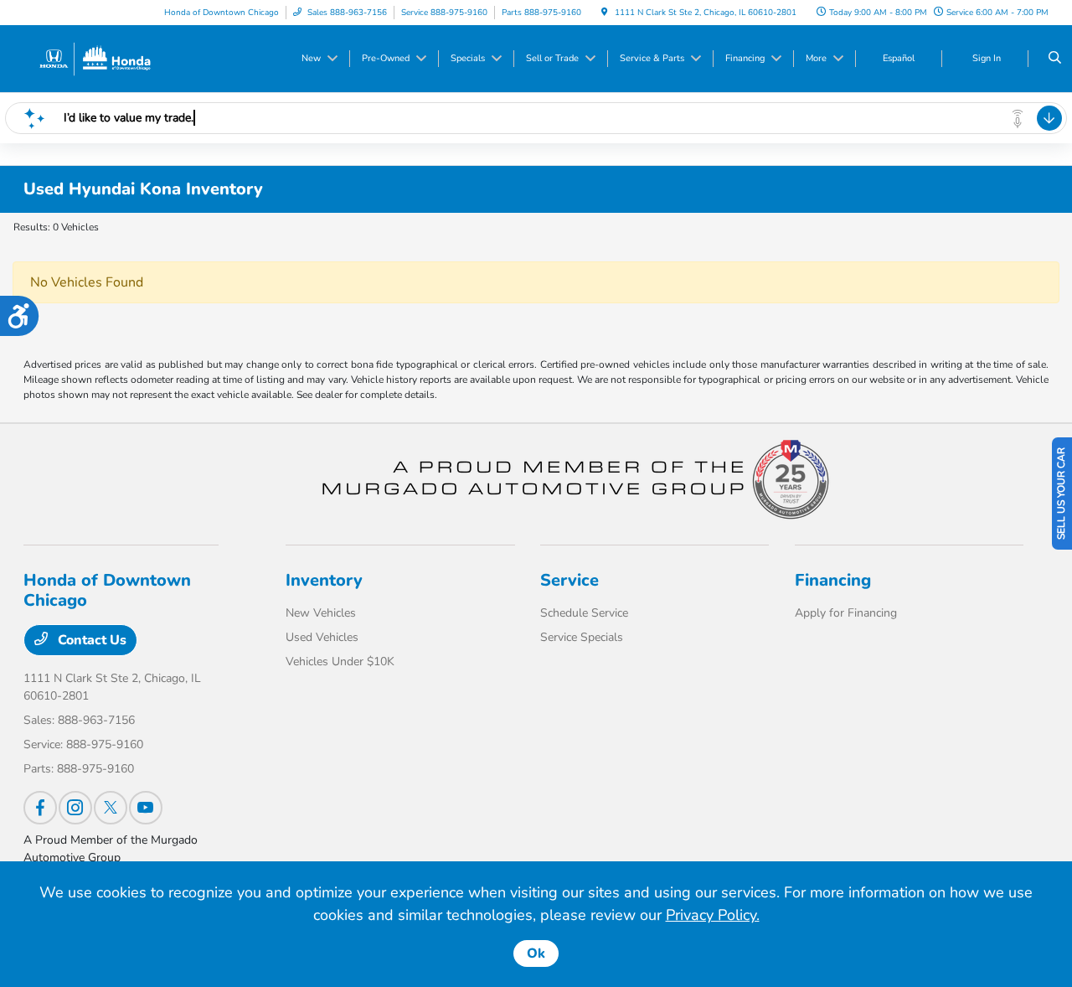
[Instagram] (75, 807)
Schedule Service (584, 613)
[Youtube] (145, 807)
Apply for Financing (846, 613)
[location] (604, 12)
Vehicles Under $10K (340, 661)
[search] (1055, 59)
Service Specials (581, 637)
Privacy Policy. (713, 915)
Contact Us (90, 640)
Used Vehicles (322, 637)
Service (569, 580)
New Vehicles (321, 613)
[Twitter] (110, 807)
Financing (833, 580)
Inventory (324, 580)
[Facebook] (40, 807)
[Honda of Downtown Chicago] (94, 58)
